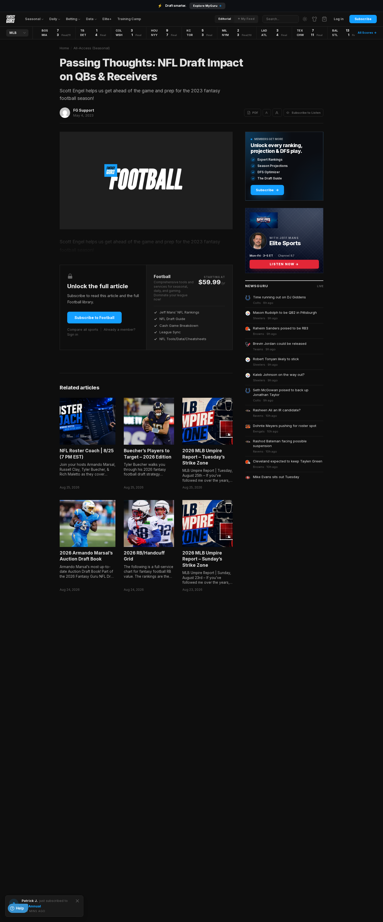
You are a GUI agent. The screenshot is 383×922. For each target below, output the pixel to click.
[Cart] (324, 19)
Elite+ (107, 19)
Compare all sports (82, 329)
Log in (339, 19)
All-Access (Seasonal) (91, 48)
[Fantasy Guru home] (10, 19)
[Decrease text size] (267, 112)
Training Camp (129, 19)
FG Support (83, 110)
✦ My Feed (246, 19)
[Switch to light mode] (304, 19)
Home (64, 48)
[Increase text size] (277, 113)
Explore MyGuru (207, 6)
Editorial (224, 19)
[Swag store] (314, 19)
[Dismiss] (77, 901)
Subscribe (363, 19)
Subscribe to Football (94, 317)
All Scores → (367, 32)
